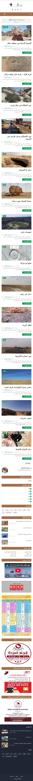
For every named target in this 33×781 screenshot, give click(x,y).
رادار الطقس (28, 553)
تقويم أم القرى (13, 555)
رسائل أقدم (28, 463)
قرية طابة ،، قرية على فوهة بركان (17, 74)
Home (21, 776)
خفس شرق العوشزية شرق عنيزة (18, 387)
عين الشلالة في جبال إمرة (21, 105)
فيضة (29, 510)
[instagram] (21, 9)
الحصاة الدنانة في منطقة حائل (19, 43)
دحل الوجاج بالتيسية (23, 449)
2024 (29, 494)
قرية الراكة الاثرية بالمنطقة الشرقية (23, 521)
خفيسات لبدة (26, 232)
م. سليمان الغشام (8, 46)
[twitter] (18, 9)
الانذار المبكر (13, 553)
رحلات (15, 510)
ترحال (13, 778)
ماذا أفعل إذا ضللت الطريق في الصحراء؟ (22, 743)
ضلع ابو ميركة (25, 263)
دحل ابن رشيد (25, 294)
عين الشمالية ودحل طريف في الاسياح (19, 137)
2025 (29, 491)
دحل (11, 510)
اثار (3, 510)
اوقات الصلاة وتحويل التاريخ (10, 552)
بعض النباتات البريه (27, 527)
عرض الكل (16, 22)
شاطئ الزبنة (28, 540)
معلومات (15, 512)
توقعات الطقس (28, 552)
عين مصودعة (28, 737)
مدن (3, 512)
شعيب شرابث (25, 418)
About (17, 776)
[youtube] (15, 9)
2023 (29, 496)
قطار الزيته (27, 325)
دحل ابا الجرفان (25, 170)
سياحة (20, 510)
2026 (29, 489)
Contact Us (12, 776)
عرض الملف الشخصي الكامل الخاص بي (24, 470)
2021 (29, 501)
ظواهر (24, 510)
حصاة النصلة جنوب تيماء (21, 201)
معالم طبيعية (8, 512)
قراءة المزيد (27, 52)
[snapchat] (12, 9)
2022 (29, 499)
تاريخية (7, 510)
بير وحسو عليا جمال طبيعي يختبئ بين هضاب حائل (20, 730)
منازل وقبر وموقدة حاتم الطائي (24, 534)
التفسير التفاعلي (27, 555)
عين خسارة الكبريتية (23, 356)
